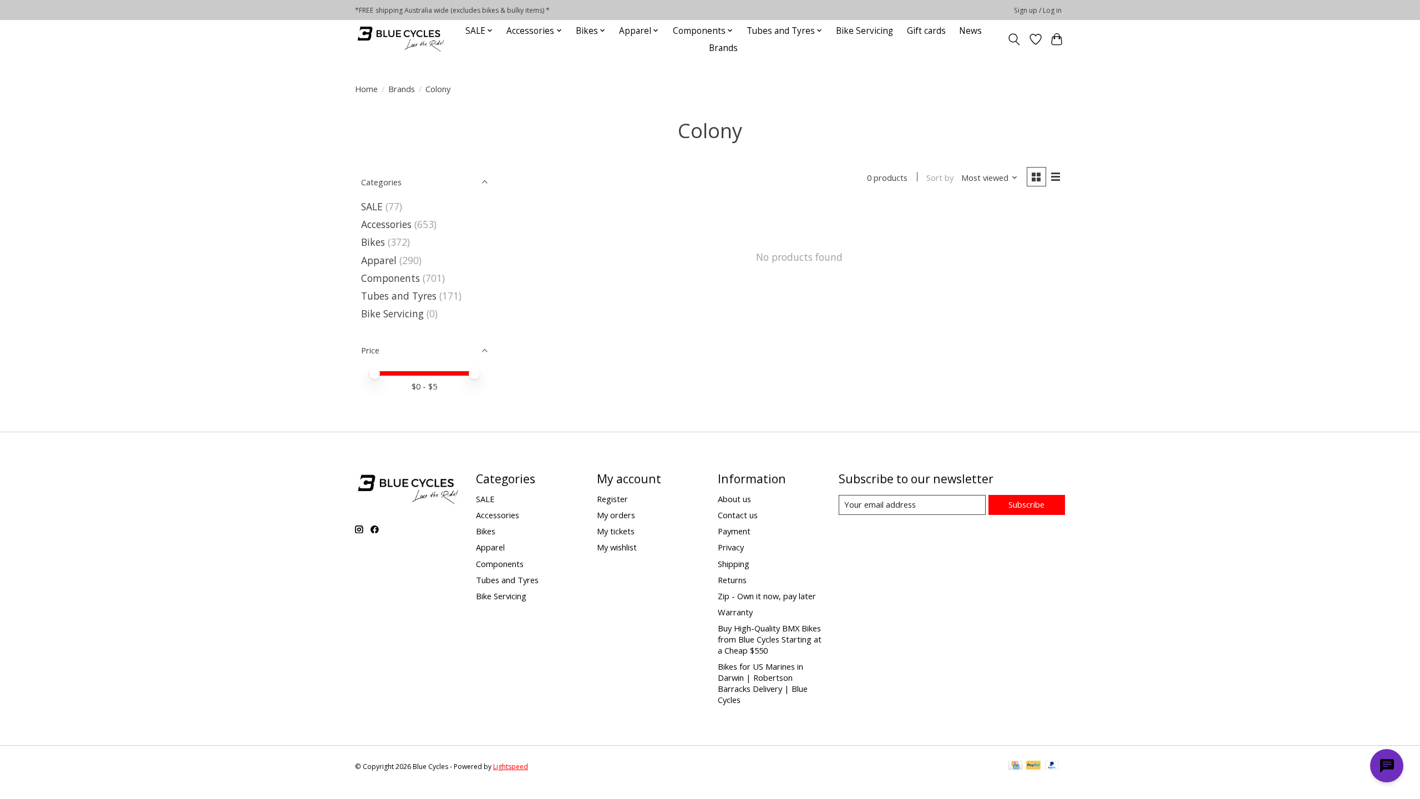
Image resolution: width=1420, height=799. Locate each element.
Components (390, 278)
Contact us (738, 514)
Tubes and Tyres (399, 295)
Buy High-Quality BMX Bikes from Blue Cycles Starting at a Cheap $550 (769, 639)
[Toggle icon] (1014, 39)
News (970, 31)
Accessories (386, 224)
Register (612, 498)
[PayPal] (1033, 766)
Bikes (373, 242)
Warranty (735, 612)
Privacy (731, 547)
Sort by (940, 177)
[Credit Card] (1015, 766)
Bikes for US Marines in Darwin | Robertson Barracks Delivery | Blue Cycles (763, 683)
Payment (734, 531)
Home (366, 88)
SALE (372, 206)
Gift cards (926, 31)
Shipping (733, 563)
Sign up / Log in (1038, 10)
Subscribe (1026, 504)
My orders (616, 514)
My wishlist (617, 547)
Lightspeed (510, 766)
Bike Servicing (864, 31)
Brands (723, 48)
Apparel (379, 260)
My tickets (616, 531)
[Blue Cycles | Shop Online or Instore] (400, 39)
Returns (732, 579)
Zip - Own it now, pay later (767, 595)
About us (734, 498)
